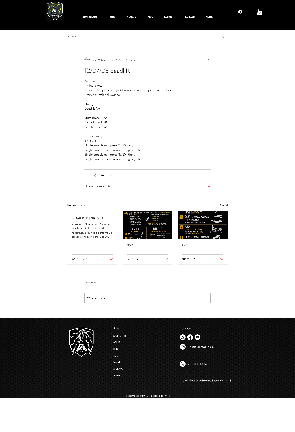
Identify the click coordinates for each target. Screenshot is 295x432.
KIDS (115, 356)
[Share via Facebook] (86, 175)
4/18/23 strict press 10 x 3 (88, 217)
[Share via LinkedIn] (102, 175)
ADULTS (117, 349)
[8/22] (147, 225)
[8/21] (203, 225)
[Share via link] (111, 175)
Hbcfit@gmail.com (201, 346)
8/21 (185, 245)
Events (117, 362)
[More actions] (209, 60)
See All (224, 204)
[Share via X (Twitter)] (94, 175)
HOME (116, 342)
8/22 (130, 245)
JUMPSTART (120, 336)
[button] (131, 15)
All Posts (71, 36)
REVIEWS (118, 369)
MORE (116, 375)
